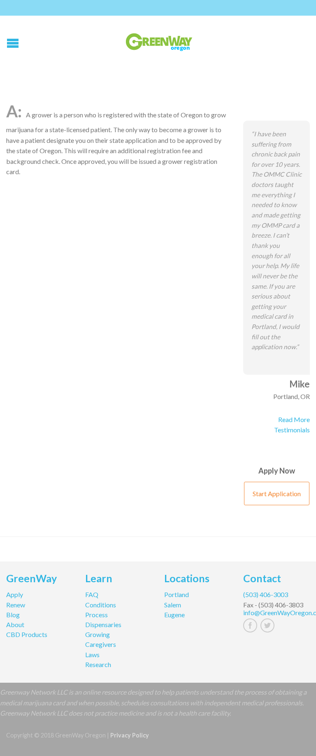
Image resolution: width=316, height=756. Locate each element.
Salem (172, 605)
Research (98, 664)
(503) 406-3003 (265, 594)
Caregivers (100, 644)
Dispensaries (103, 624)
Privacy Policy (129, 735)
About (15, 624)
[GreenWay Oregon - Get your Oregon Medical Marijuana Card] (159, 40)
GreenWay (31, 579)
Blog (13, 614)
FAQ (91, 594)
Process (96, 614)
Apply (14, 594)
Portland (176, 594)
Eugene (174, 614)
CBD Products (26, 634)
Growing (97, 634)
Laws (92, 654)
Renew (15, 605)
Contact (262, 579)
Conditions (100, 605)
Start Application (277, 493)
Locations (186, 579)
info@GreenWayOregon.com (276, 612)
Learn (98, 579)
